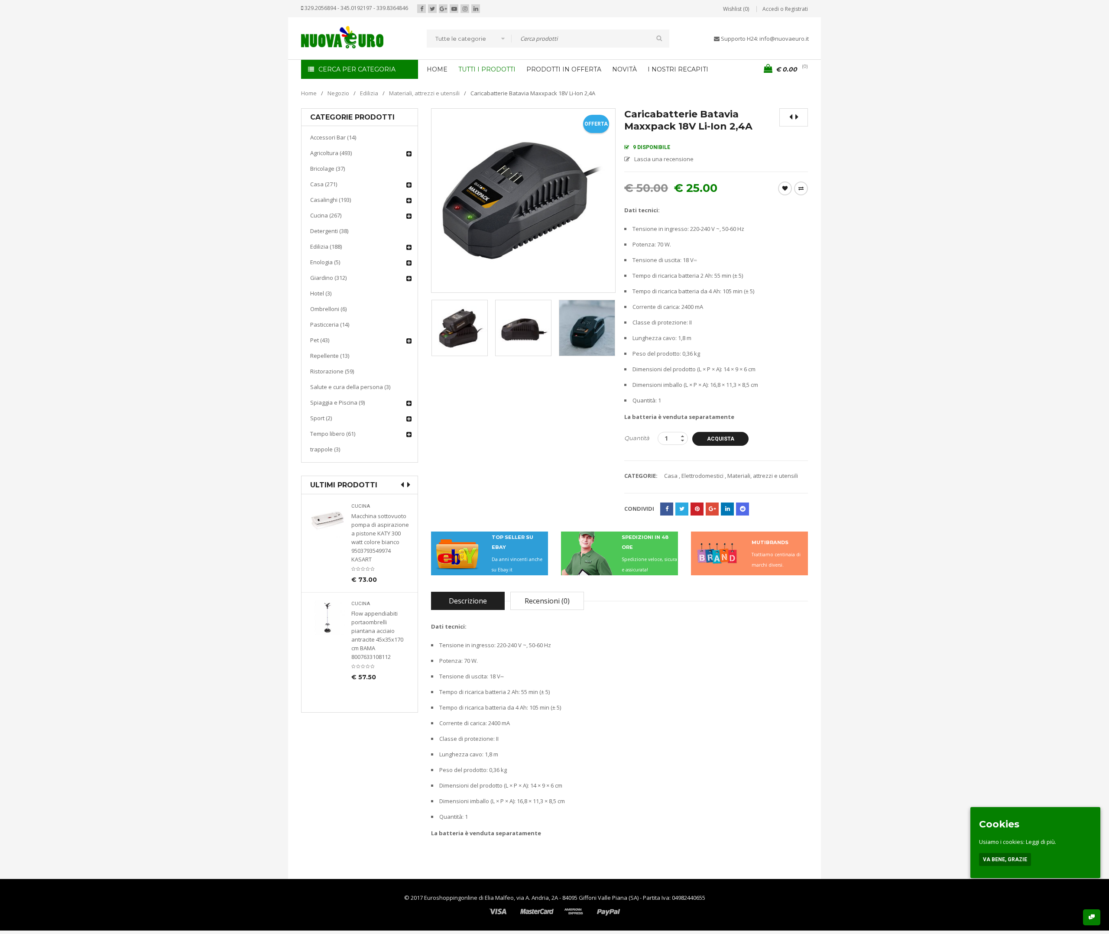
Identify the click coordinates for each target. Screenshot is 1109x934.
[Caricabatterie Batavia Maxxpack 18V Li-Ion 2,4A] (459, 328)
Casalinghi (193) (330, 200)
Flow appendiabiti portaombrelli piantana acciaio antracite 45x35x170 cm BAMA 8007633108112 (377, 635)
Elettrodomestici (702, 476)
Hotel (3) (320, 293)
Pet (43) (319, 340)
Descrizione (468, 601)
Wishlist (785, 188)
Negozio (338, 93)
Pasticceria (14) (329, 324)
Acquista (720, 439)
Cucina (360, 506)
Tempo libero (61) (332, 434)
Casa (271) (323, 184)
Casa (671, 476)
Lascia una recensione (664, 159)
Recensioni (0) (547, 601)
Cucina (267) (325, 215)
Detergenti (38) (329, 231)
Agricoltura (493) (331, 153)
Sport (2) (321, 418)
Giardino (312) (328, 278)
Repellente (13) (329, 356)
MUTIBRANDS (770, 542)
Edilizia (369, 93)
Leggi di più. (1041, 842)
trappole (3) (325, 449)
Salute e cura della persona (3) (350, 387)
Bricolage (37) (327, 168)
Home (309, 93)
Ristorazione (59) (332, 371)
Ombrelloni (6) (328, 309)
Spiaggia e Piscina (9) (337, 402)
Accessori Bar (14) (333, 137)
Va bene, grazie (1005, 859)
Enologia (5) (325, 262)
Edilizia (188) (326, 246)
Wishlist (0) (736, 9)
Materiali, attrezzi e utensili (424, 93)
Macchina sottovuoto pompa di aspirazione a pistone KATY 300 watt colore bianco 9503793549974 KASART (380, 537)
